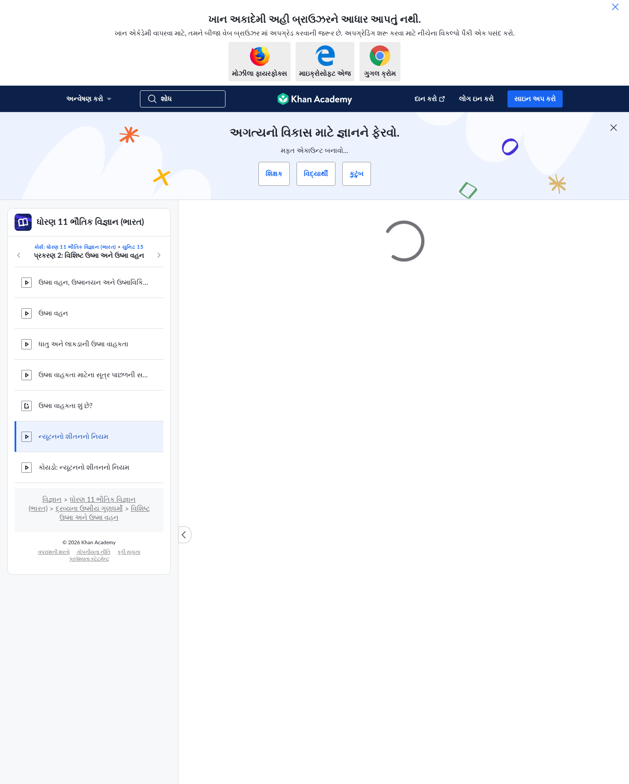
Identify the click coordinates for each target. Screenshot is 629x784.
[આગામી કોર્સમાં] (159, 255)
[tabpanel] (404, 529)
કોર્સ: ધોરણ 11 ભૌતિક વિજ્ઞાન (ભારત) (75, 247)
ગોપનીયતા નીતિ (93, 551)
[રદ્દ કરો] (615, 7)
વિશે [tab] (264, 506)
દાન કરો (426, 98)
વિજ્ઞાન (52, 499)
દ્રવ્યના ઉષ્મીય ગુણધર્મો (89, 508)
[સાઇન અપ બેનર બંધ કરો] (613, 127)
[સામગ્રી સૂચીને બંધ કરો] (185, 534)
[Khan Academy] (314, 99)
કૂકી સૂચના (128, 551)
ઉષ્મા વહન (53, 313)
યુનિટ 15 (133, 247)
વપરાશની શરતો (54, 551)
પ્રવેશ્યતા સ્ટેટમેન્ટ (89, 558)
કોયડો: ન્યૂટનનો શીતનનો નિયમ (84, 467)
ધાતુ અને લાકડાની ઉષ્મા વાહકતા (83, 344)
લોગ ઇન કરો (476, 98)
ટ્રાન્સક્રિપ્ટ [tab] (297, 506)
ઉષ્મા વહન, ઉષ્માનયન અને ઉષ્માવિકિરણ (94, 282)
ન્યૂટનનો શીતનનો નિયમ (73, 436)
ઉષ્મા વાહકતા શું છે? (65, 405)
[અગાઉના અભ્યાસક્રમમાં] (19, 255)
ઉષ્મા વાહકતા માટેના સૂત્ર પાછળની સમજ (94, 375)
